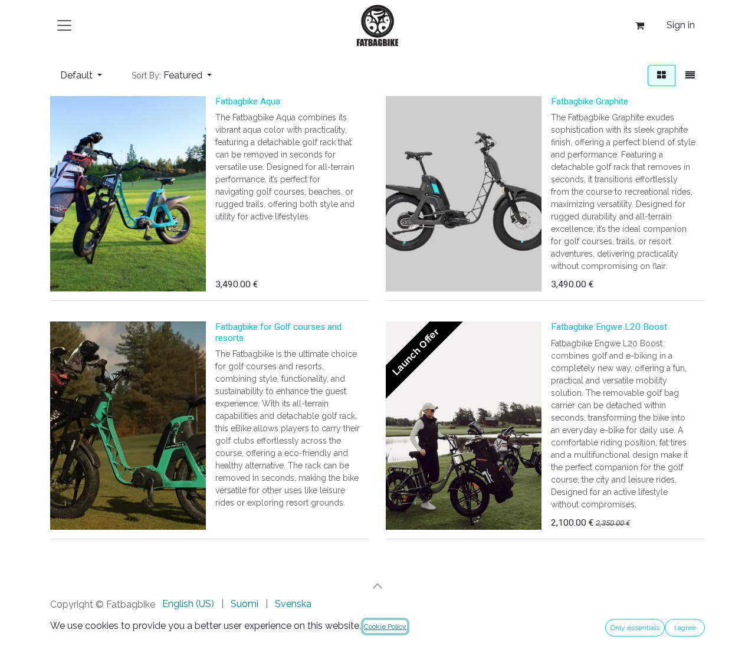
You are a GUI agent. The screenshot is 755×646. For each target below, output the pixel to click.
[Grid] (661, 75)
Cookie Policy (385, 626)
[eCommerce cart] (639, 25)
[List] (690, 75)
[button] (172, 75)
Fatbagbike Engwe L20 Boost (609, 327)
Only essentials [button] (634, 628)
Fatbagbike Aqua (247, 101)
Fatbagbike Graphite (589, 101)
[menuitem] (188, 604)
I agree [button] (685, 628)
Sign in (681, 25)
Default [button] (77, 75)
